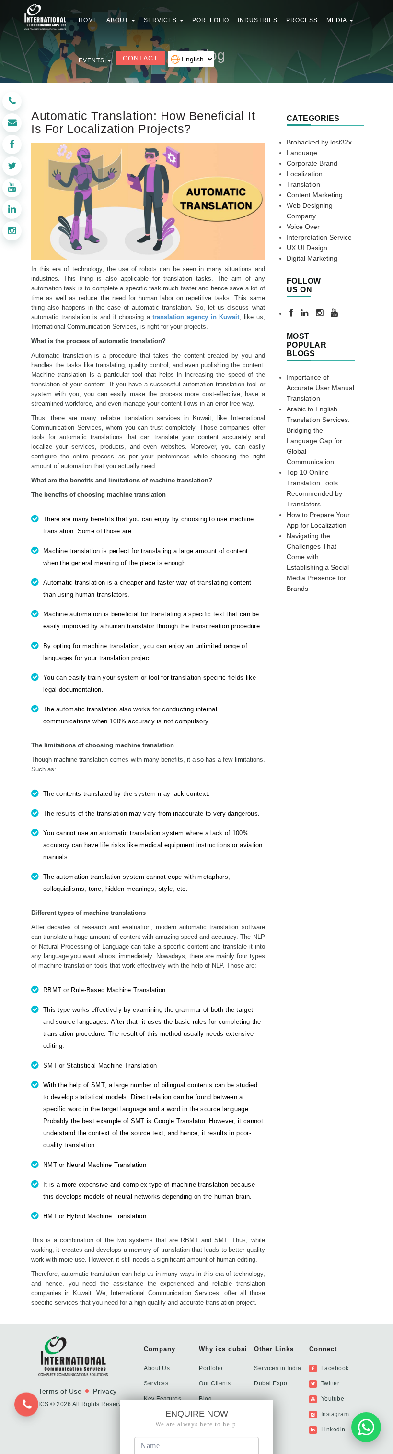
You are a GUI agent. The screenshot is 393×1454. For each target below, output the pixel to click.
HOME (88, 20)
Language (302, 152)
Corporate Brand (312, 163)
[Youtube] (12, 187)
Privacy (105, 1391)
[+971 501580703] (30, 1412)
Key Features (162, 1398)
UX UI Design (307, 248)
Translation (303, 184)
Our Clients (215, 1383)
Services (156, 1383)
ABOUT (118, 20)
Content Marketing (315, 195)
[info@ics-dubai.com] (12, 122)
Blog (205, 1398)
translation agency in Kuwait (195, 317)
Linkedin (332, 1429)
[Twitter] (12, 166)
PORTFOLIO (210, 20)
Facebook (334, 1368)
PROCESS (302, 20)
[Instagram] (12, 230)
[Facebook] (12, 144)
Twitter (329, 1383)
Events (92, 60)
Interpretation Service (319, 237)
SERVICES (161, 20)
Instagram (334, 1414)
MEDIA (337, 20)
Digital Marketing (312, 258)
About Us (157, 1368)
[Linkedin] (12, 209)
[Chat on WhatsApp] (366, 1425)
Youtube (331, 1398)
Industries (257, 20)
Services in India (277, 1368)
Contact (140, 58)
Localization (305, 174)
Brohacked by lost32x (319, 142)
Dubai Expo (270, 1383)
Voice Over (303, 226)
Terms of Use (59, 1391)
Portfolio (211, 1368)
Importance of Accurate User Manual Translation (320, 387)
